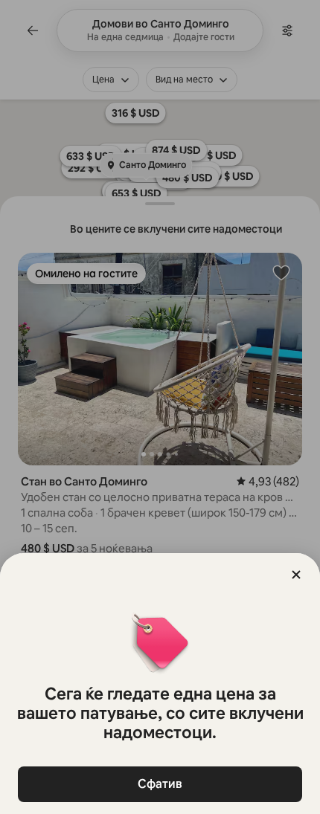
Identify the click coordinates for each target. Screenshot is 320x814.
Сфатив (160, 784)
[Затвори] (296, 575)
